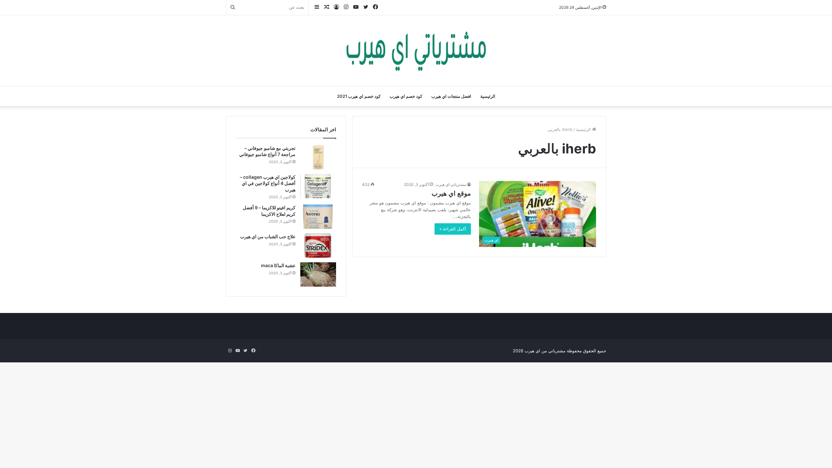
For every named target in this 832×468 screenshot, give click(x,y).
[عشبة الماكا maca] (318, 274)
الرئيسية (487, 96)
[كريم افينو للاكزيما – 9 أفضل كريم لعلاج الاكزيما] (318, 216)
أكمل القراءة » (452, 228)
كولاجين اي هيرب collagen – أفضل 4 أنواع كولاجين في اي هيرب (267, 183)
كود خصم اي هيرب (406, 96)
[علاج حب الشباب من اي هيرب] (318, 245)
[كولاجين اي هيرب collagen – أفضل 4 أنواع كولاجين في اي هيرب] (318, 186)
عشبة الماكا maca (278, 265)
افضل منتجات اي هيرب (451, 96)
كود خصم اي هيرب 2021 (359, 96)
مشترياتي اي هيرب (451, 184)
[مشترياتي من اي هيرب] (416, 50)
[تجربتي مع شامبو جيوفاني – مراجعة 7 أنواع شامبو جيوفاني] (318, 157)
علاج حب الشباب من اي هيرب (267, 236)
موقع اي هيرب (451, 193)
